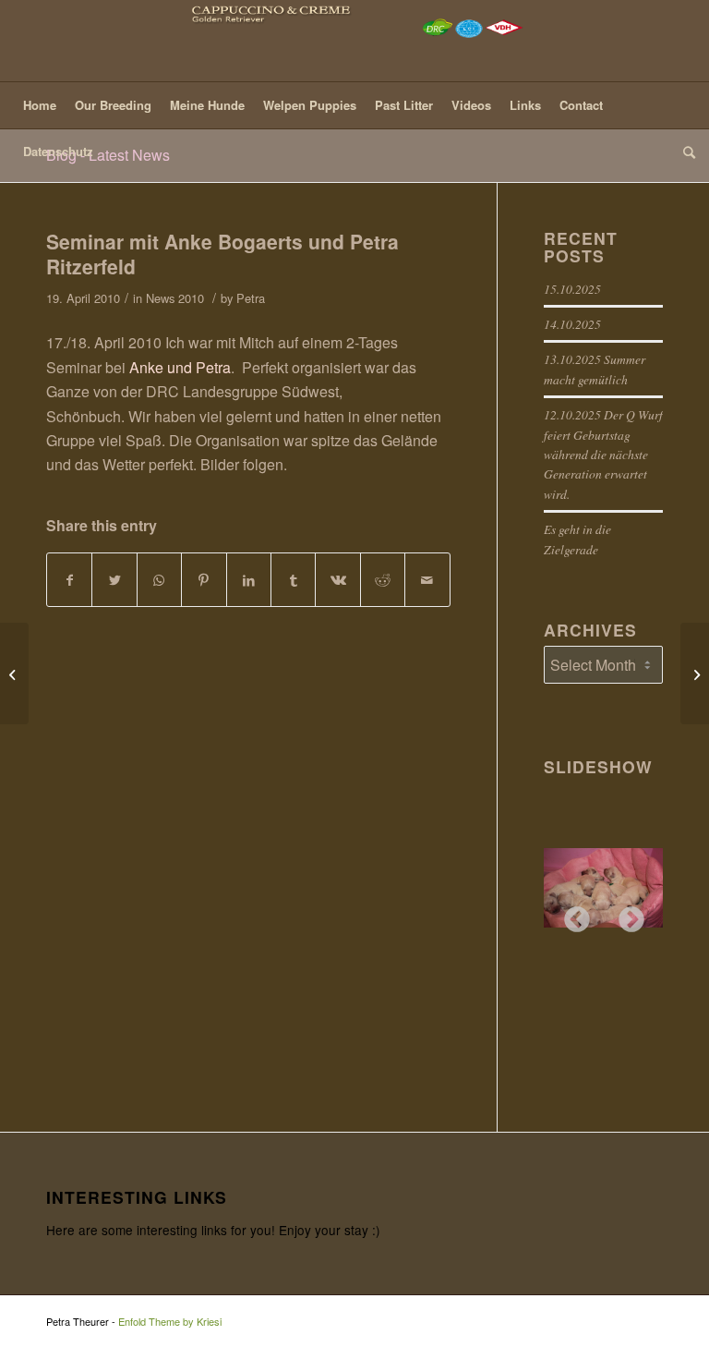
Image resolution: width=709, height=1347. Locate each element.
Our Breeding (113, 105)
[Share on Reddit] (382, 579)
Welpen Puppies (309, 105)
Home (39, 105)
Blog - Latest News (108, 154)
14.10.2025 (572, 324)
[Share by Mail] (427, 579)
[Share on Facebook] (69, 579)
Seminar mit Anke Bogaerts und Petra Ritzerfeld (222, 253)
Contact (581, 105)
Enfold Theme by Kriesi (170, 1321)
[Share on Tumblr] (293, 579)
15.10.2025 (572, 288)
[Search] (684, 151)
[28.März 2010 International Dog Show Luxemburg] (14, 673)
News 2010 (175, 298)
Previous (571, 914)
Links (525, 105)
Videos (471, 105)
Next (626, 914)
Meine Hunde (207, 105)
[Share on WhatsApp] (159, 579)
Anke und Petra (180, 367)
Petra (250, 298)
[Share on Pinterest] (203, 579)
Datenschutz (58, 151)
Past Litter (404, 105)
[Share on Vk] (337, 579)
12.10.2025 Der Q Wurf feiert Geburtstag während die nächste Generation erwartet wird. (603, 454)
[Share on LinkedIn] (248, 579)
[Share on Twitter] (114, 579)
